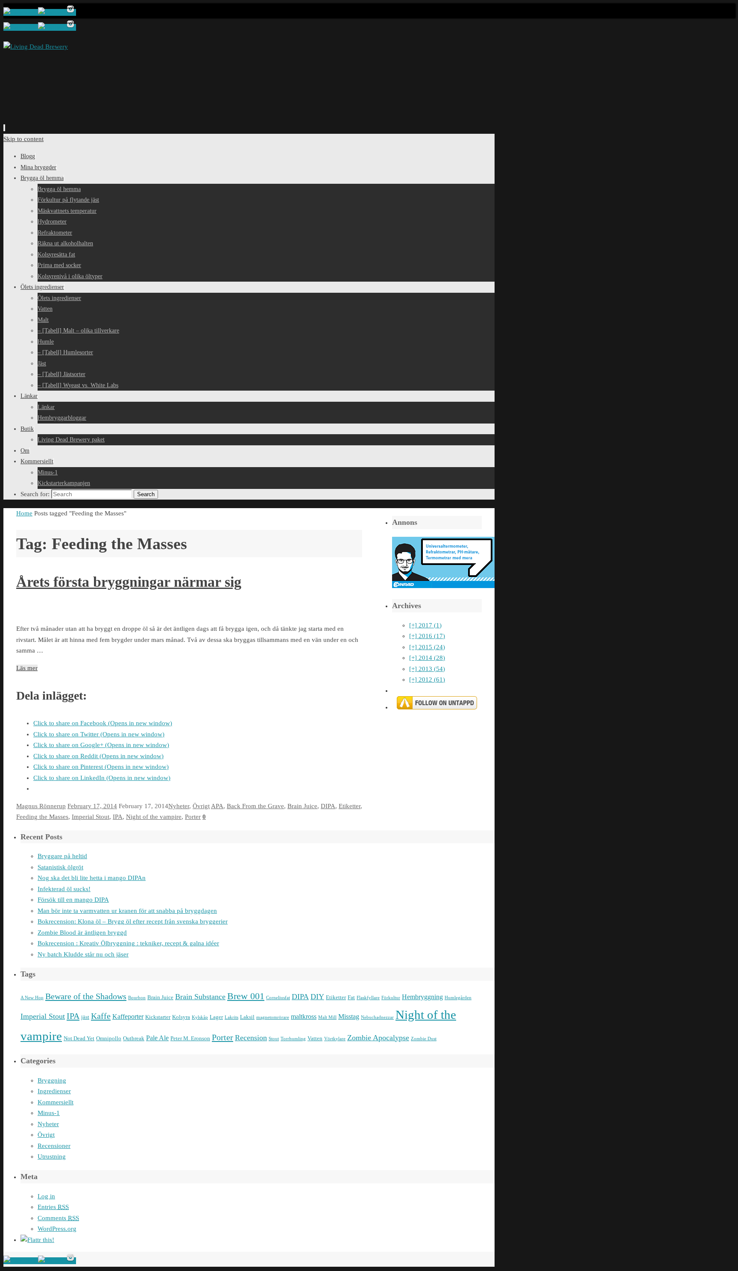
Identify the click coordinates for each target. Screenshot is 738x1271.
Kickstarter (157, 1017)
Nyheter (178, 806)
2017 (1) (425, 625)
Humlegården (458, 997)
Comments (58, 1218)
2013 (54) (427, 668)
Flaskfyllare (368, 997)
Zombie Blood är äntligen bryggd (82, 932)
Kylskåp (200, 1017)
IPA (118, 816)
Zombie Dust (423, 1038)
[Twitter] (51, 12)
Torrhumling (293, 1038)
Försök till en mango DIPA (73, 899)
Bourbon (137, 997)
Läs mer (27, 668)
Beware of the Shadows (85, 996)
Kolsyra (181, 1017)
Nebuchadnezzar (377, 1017)
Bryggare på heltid (62, 856)
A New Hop (32, 997)
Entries (53, 1206)
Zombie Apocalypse (378, 1037)
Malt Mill (327, 1017)
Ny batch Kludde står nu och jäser (83, 954)
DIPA (328, 806)
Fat (351, 997)
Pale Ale (157, 1038)
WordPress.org (57, 1228)
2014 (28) (427, 657)
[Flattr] (37, 1239)
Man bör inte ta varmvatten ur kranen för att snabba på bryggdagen (127, 910)
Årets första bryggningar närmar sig (128, 582)
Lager (216, 1017)
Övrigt (201, 806)
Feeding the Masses (42, 816)
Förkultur (390, 997)
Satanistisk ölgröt (60, 867)
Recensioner (54, 1145)
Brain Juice (302, 806)
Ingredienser (54, 1091)
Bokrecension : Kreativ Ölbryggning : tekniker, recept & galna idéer (128, 943)
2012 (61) (427, 679)
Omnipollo (108, 1038)
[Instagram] (70, 12)
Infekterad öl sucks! (64, 889)
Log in (46, 1196)
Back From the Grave (255, 806)
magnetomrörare (272, 1017)
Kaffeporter (128, 1016)
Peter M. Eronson (190, 1038)
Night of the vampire (154, 816)
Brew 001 (245, 996)
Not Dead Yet (79, 1038)
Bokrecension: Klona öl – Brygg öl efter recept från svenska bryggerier (133, 921)
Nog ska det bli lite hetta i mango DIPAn (92, 877)
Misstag (348, 1016)
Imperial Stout (90, 816)
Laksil (247, 1017)
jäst (85, 1017)
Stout (274, 1038)
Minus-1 (49, 1112)
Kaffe (101, 1016)
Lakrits (231, 1017)
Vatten (315, 1038)
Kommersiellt (55, 1102)
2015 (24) (427, 647)
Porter (193, 816)
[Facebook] (20, 12)
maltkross (303, 1016)
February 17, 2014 (92, 806)
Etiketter (349, 806)
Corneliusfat (278, 997)
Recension (251, 1037)
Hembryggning (422, 996)
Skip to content (23, 138)
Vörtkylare (335, 1038)
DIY (317, 996)
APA (217, 806)
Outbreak (133, 1038)
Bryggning (52, 1080)
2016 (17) (427, 636)
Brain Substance (200, 996)
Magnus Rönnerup (41, 806)
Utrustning (52, 1156)
